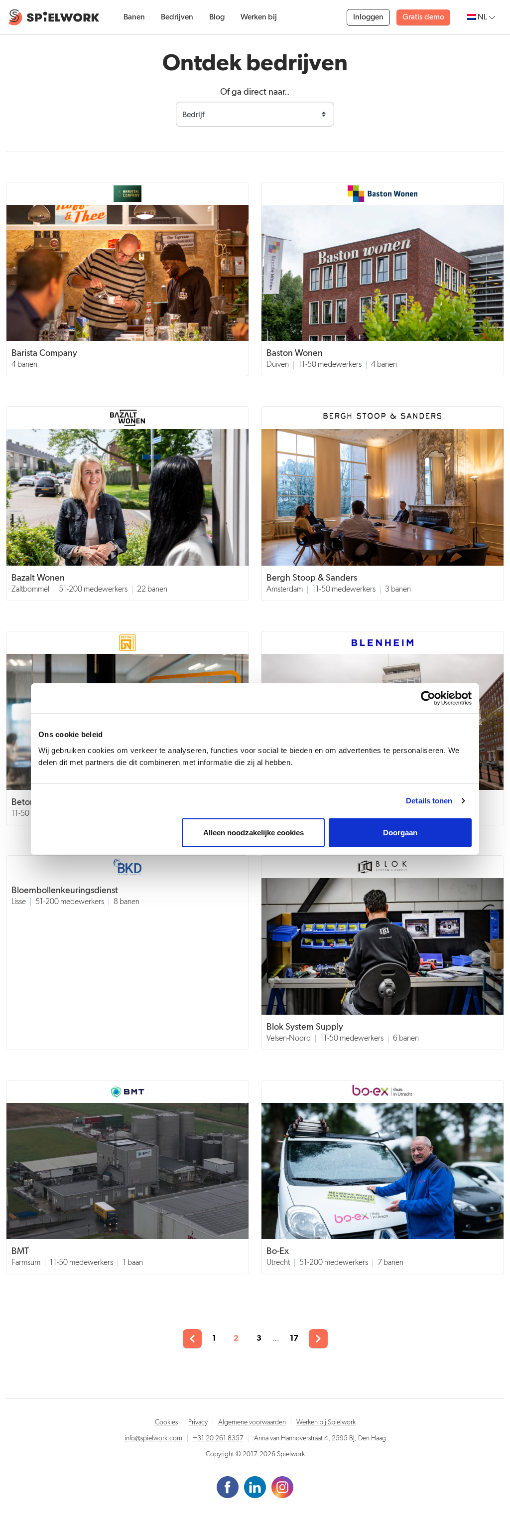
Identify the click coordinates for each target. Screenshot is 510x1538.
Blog (217, 17)
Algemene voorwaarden (252, 1422)
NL (482, 17)
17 (294, 1338)
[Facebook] (228, 1487)
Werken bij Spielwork (326, 1422)
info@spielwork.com (153, 1438)
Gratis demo (423, 17)
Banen (134, 17)
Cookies (166, 1422)
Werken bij (259, 17)
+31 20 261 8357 (218, 1438)
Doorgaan (400, 832)
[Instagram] (282, 1487)
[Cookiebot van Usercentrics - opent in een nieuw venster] (428, 698)
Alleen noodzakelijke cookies (253, 832)
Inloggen (368, 17)
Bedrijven (177, 17)
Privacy (198, 1422)
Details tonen (429, 800)
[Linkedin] (255, 1487)
